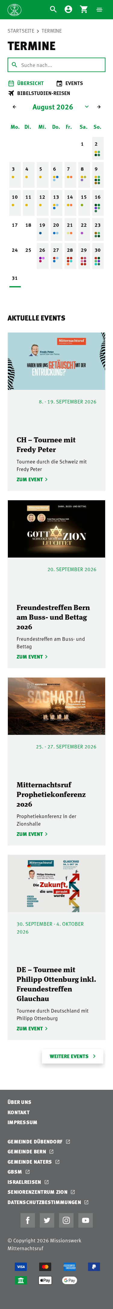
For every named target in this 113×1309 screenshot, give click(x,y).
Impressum (23, 1122)
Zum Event (29, 479)
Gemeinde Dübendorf (36, 1141)
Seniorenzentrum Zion (38, 1192)
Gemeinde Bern (27, 1151)
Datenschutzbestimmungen (45, 1202)
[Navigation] (99, 9)
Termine (52, 30)
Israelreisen (25, 1182)
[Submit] (14, 65)
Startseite (21, 30)
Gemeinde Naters (30, 1161)
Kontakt (19, 1112)
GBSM (16, 1171)
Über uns (19, 1102)
